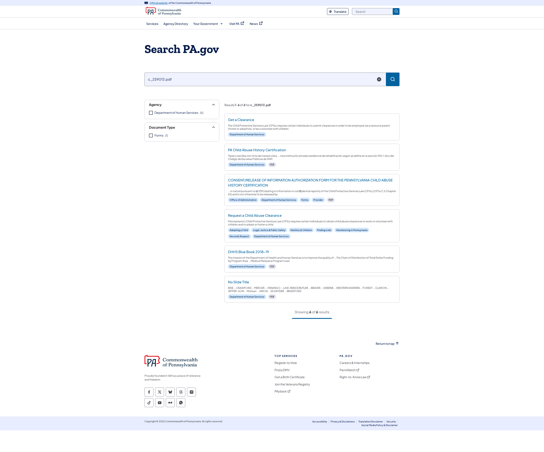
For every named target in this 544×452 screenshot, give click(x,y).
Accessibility (319, 421)
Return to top (385, 343)
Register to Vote (286, 363)
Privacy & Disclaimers (343, 421)
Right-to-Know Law (353, 377)
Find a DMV (282, 370)
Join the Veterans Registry (292, 384)
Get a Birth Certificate (290, 377)
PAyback (281, 391)
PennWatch (348, 370)
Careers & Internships (355, 363)
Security (391, 421)
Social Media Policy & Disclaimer (379, 425)
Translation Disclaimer (370, 421)
